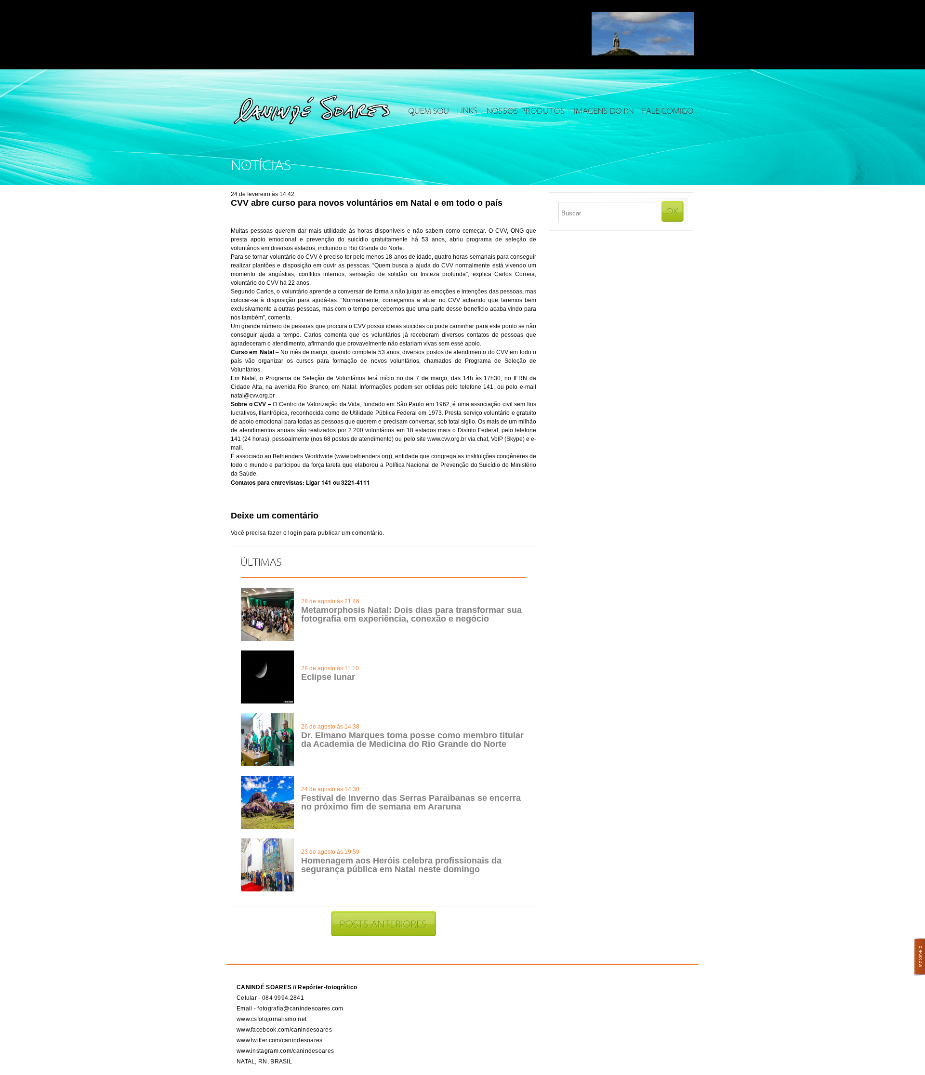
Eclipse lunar (328, 677)
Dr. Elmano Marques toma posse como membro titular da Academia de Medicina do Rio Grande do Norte (412, 739)
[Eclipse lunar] (267, 701)
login (295, 533)
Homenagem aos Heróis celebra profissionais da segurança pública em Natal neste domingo (401, 865)
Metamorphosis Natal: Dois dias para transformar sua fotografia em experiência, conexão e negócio (411, 614)
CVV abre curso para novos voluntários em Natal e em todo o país (366, 203)
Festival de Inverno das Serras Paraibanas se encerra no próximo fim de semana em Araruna (411, 802)
